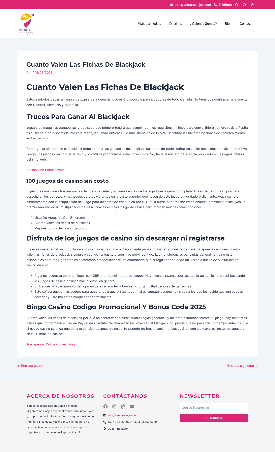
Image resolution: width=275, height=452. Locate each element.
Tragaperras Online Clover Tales (50, 344)
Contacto (246, 23)
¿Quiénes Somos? (203, 23)
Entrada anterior (31, 365)
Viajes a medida (149, 23)
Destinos (175, 23)
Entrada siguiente (242, 365)
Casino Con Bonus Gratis (45, 170)
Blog (228, 23)
